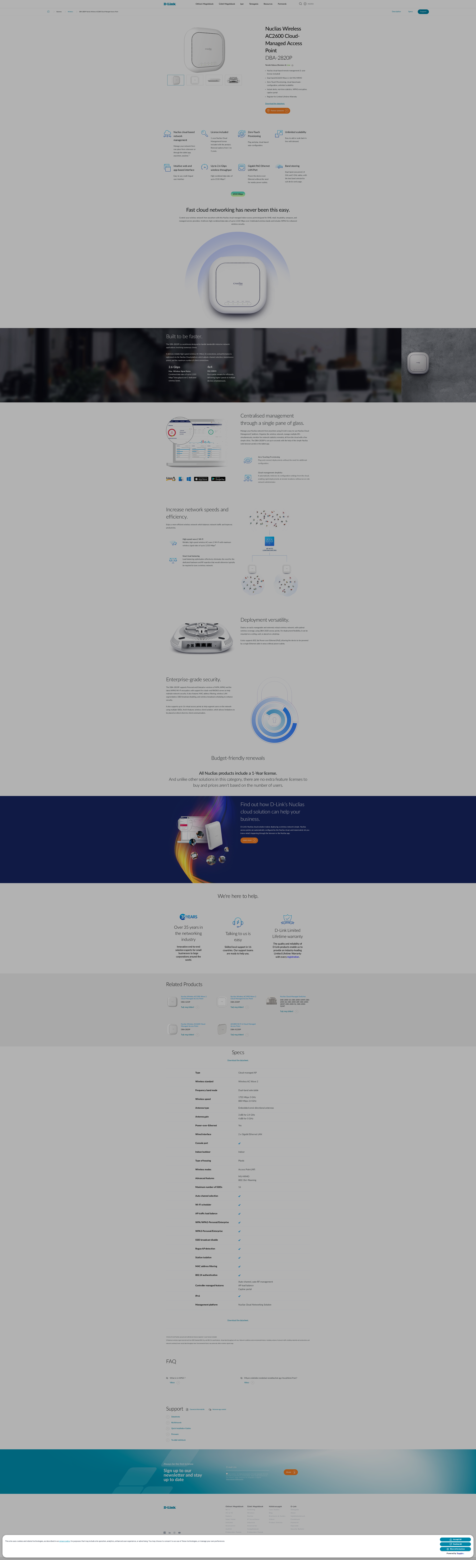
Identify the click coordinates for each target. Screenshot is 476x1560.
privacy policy (64, 1541)
